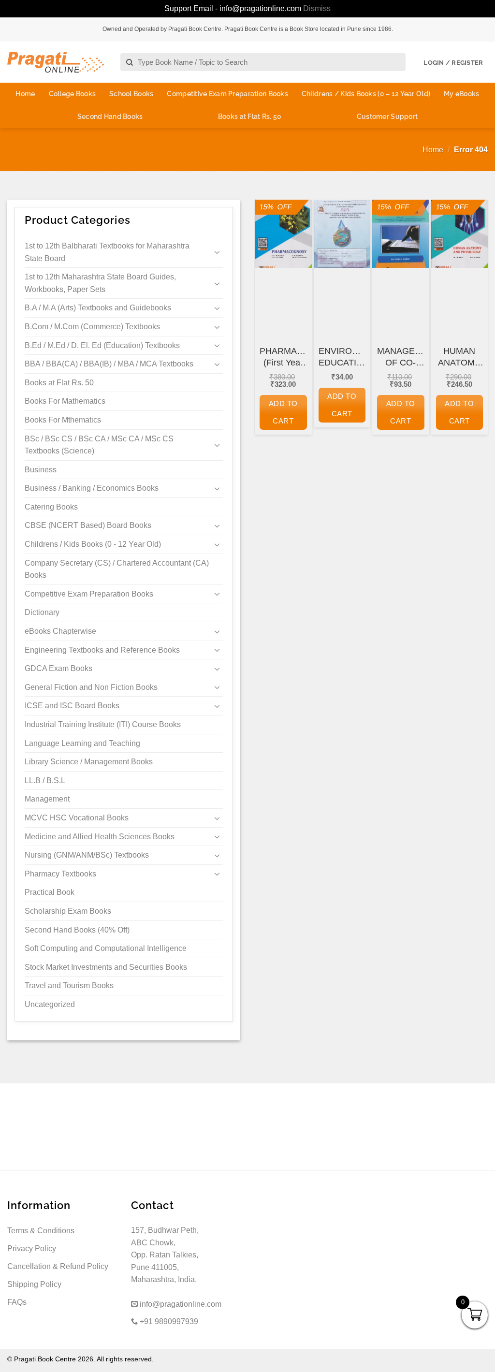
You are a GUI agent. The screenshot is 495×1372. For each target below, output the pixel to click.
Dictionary (42, 612)
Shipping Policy (34, 1284)
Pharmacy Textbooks (60, 874)
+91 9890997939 (168, 1321)
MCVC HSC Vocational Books (77, 818)
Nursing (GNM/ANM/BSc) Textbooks (87, 855)
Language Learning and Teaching (82, 743)
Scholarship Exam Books (68, 911)
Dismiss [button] (317, 8)
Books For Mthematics (63, 420)
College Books (72, 94)
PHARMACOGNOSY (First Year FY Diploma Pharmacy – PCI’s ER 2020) (283, 357)
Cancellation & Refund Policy (57, 1266)
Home (25, 94)
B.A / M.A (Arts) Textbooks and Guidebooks (98, 308)
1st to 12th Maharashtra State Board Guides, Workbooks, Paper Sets (100, 283)
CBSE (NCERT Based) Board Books (88, 525)
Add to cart (283, 412)
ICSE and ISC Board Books (72, 705)
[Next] (473, 330)
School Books (131, 94)
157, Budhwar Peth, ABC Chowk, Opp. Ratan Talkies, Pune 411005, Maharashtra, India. (165, 1255)
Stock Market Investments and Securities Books (106, 967)
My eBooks (462, 94)
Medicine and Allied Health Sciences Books (100, 836)
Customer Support (387, 116)
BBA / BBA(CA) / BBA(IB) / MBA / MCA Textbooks (109, 364)
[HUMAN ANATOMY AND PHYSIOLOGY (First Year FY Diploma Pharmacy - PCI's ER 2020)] (459, 234)
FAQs (17, 1302)
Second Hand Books (110, 116)
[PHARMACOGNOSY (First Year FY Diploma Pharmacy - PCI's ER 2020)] (283, 234)
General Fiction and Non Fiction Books (91, 687)
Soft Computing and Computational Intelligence (106, 948)
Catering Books (51, 507)
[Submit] (129, 62)
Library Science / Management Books (89, 762)
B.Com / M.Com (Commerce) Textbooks (92, 326)
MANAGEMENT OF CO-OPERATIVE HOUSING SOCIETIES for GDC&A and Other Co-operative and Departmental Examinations (400, 357)
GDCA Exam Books (58, 668)
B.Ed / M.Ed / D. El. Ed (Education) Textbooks (102, 345)
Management (47, 799)
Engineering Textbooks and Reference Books (102, 650)
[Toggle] (217, 252)
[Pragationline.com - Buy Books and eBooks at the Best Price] (55, 62)
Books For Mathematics (65, 401)
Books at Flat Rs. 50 (250, 116)
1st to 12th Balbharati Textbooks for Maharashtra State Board (107, 252)
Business (41, 470)
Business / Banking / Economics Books (92, 488)
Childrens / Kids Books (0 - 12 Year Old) (93, 544)
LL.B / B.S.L (45, 780)
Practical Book (49, 892)
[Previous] (268, 330)
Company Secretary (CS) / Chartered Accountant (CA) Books (117, 569)
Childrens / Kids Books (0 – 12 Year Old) (366, 94)
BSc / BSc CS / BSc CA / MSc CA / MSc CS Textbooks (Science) (99, 445)
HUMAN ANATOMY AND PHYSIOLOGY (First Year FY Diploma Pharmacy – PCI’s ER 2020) (459, 357)
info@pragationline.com (179, 1304)
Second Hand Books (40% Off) (77, 930)
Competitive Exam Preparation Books (227, 94)
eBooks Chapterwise (60, 631)
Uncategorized (50, 1004)
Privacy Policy (31, 1248)
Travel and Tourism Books (69, 985)
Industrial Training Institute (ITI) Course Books (103, 724)
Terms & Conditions (40, 1230)
